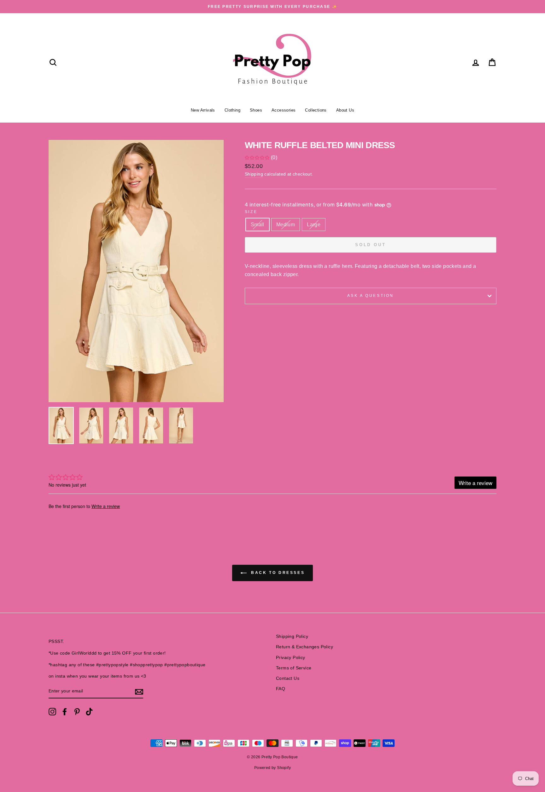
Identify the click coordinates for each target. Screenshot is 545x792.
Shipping (254, 174)
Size (251, 212)
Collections (315, 110)
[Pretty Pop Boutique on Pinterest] (77, 711)
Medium (285, 224)
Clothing (232, 110)
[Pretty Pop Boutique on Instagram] (52, 711)
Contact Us (287, 678)
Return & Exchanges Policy (304, 647)
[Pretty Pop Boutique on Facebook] (64, 711)
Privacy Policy (290, 657)
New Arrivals (203, 110)
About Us (345, 110)
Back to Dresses (277, 572)
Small (257, 224)
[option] (272, 6)
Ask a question (370, 295)
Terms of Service (293, 668)
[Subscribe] (139, 691)
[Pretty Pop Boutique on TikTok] (89, 711)
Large (313, 224)
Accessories (284, 110)
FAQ (280, 688)
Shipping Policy (292, 636)
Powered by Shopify (272, 768)
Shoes (256, 110)
